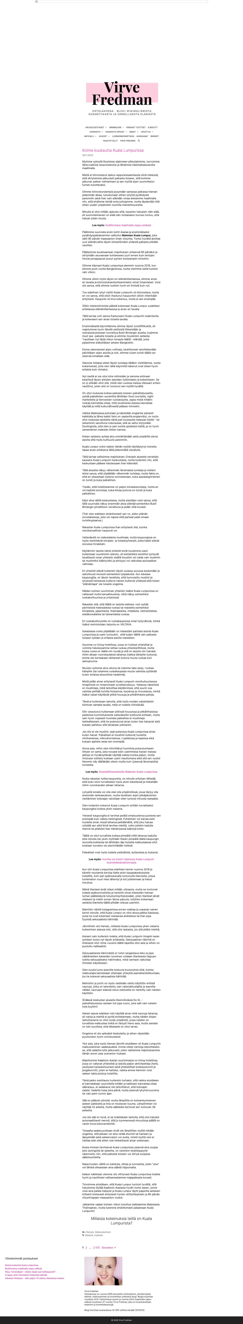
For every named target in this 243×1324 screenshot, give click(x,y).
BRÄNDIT (154, 136)
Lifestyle (89, 1232)
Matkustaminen (103, 1232)
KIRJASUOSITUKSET (95, 127)
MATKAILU (89, 136)
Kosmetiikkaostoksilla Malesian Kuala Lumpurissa (128, 771)
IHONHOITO (95, 132)
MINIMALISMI (115, 127)
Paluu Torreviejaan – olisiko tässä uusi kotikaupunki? (30, 1271)
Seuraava (109, 1247)
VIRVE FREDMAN (127, 140)
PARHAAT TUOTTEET (136, 127)
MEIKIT (132, 132)
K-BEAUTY (152, 127)
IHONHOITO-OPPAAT (114, 132)
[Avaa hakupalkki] (138, 140)
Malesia (89, 1235)
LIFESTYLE (146, 132)
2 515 (96, 1247)
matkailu (98, 1235)
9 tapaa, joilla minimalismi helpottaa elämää (26, 1275)
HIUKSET (103, 136)
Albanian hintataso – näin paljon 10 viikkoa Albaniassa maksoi (34, 1278)
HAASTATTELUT (110, 140)
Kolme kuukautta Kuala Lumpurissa (113, 150)
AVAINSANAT (142, 136)
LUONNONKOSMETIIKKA (123, 136)
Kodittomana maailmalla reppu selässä (128, 225)
